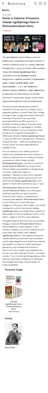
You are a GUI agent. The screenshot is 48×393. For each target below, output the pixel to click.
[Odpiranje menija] (3, 3)
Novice (5, 10)
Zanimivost (7, 31)
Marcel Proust (10, 347)
